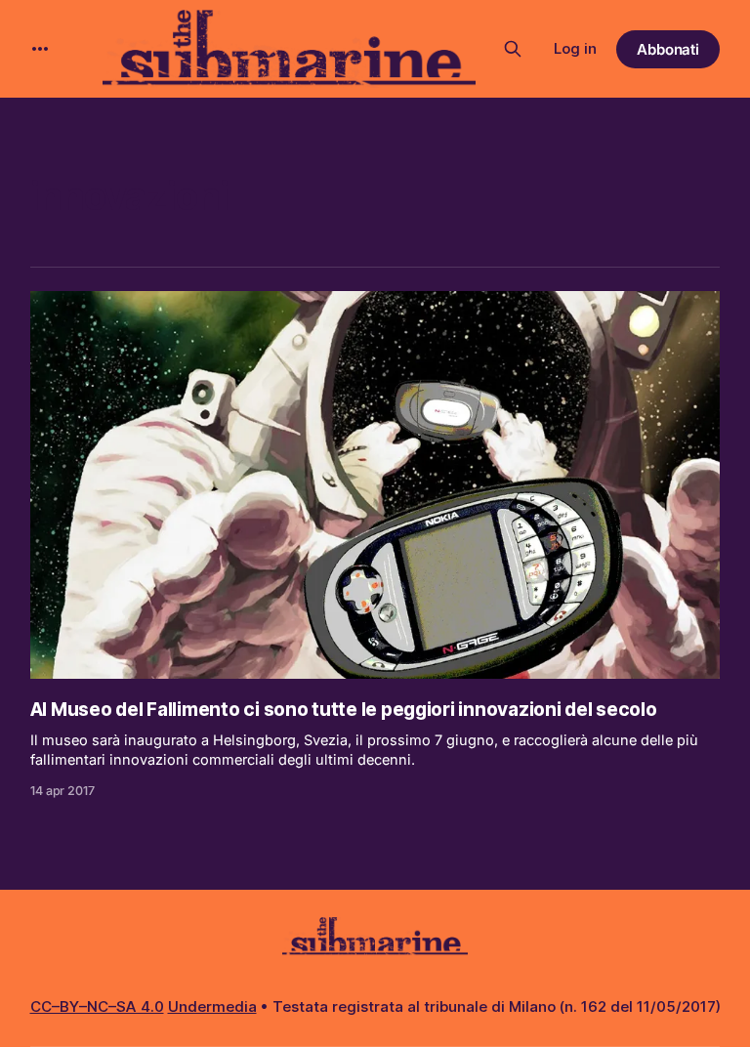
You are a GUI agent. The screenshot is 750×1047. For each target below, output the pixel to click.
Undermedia (212, 1006)
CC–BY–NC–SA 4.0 (97, 1006)
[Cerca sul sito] (512, 48)
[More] (40, 48)
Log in (575, 48)
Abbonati (668, 49)
